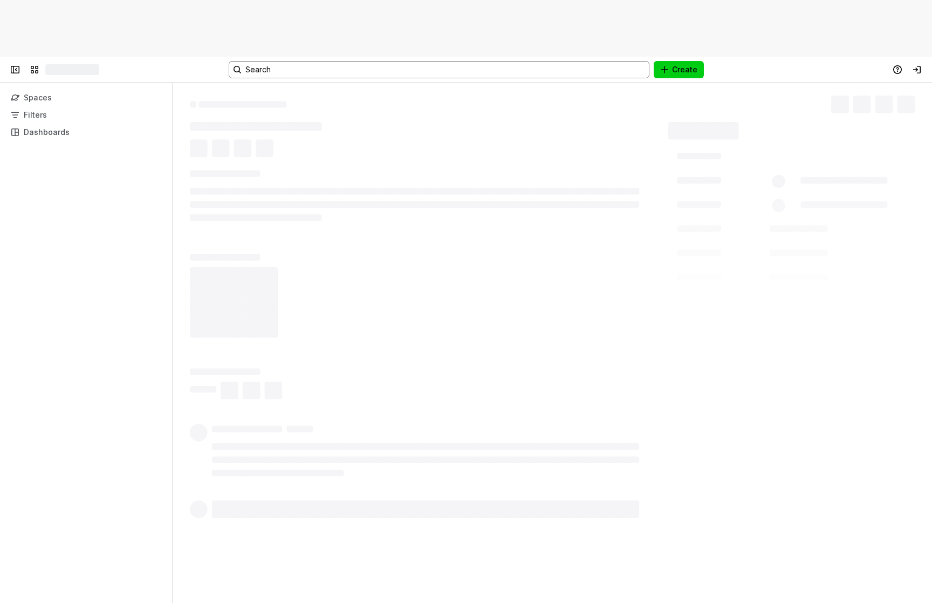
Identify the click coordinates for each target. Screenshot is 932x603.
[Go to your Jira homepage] (49, 69)
